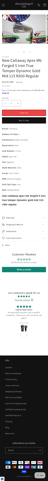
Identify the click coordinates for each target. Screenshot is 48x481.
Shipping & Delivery (13, 391)
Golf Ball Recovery (13, 415)
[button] (3, 5)
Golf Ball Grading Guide (15, 409)
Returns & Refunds (13, 373)
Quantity (5, 98)
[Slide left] (18, 52)
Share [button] (7, 245)
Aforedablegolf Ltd (26, 476)
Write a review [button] (24, 269)
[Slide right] (30, 52)
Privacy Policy (11, 379)
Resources (9, 433)
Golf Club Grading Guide (15, 403)
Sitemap (8, 421)
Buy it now (24, 120)
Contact (8, 367)
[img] (24, 296)
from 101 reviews (22, 300)
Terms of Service (12, 385)
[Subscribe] (40, 450)
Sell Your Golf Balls (13, 397)
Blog (7, 427)
